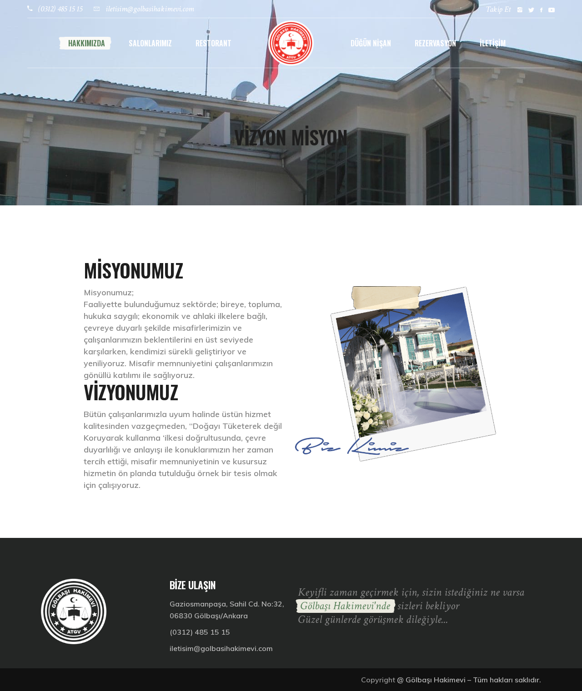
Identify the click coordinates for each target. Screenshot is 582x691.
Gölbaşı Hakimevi (436, 679)
